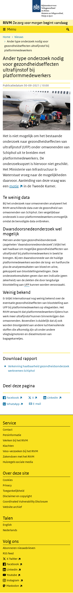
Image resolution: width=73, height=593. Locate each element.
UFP (26, 284)
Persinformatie (12, 435)
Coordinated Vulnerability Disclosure (25, 501)
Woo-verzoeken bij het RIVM (20, 451)
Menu (11, 29)
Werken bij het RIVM (15, 440)
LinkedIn (22, 569)
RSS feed (8, 553)
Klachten (8, 445)
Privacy (7, 485)
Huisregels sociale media (18, 462)
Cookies (8, 480)
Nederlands (10, 530)
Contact (7, 429)
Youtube (22, 575)
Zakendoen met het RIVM (18, 456)
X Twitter (22, 558)
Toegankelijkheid (13, 490)
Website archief (12, 507)
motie (16, 186)
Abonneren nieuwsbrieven (19, 548)
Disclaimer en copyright (17, 496)
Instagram (23, 580)
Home (6, 37)
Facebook (23, 564)
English (7, 524)
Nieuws (18, 37)
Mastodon (22, 585)
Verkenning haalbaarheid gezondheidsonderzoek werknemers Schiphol (38, 368)
